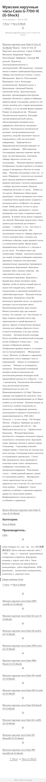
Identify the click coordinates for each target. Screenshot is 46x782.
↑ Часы (5, 23)
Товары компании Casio (12, 579)
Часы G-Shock (19, 23)
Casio (4, 535)
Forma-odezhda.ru (9, 20)
